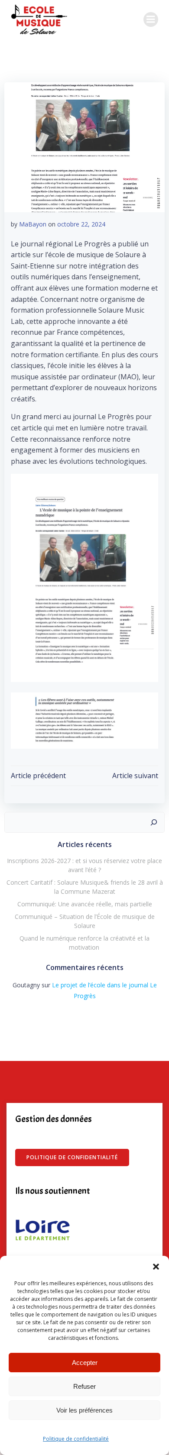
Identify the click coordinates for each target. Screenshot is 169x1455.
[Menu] (150, 19)
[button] (156, 1266)
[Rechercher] (153, 822)
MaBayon (32, 224)
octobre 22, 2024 (81, 224)
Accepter (85, 1362)
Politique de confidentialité (76, 1438)
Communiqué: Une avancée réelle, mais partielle (84, 904)
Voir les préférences (84, 1410)
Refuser (84, 1386)
